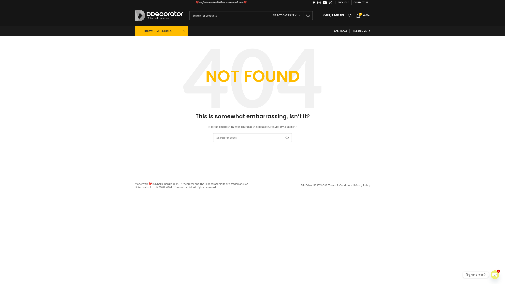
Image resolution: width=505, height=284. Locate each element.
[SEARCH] (308, 15)
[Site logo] (159, 15)
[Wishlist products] (350, 16)
